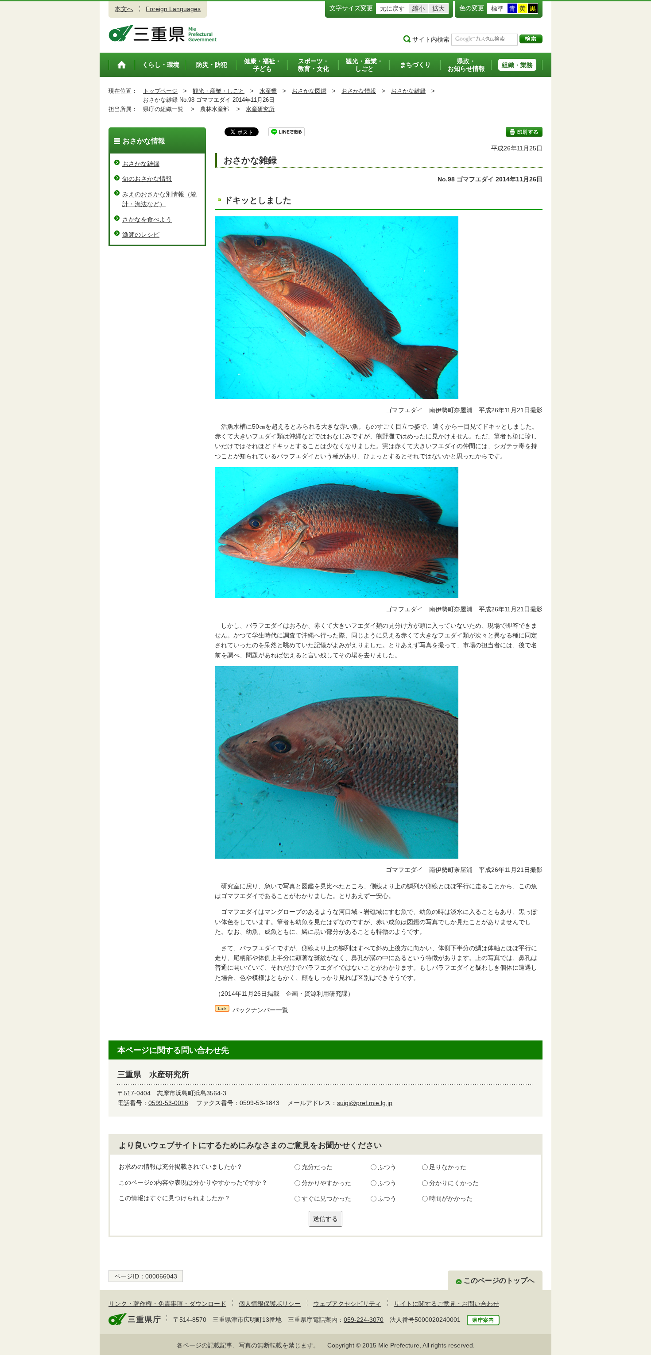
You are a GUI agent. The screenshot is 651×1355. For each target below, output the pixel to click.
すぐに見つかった (326, 1198)
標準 (497, 8)
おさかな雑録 (408, 91)
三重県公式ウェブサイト (162, 33)
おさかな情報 (358, 91)
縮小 (418, 8)
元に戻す (392, 8)
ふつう (387, 1167)
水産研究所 (260, 109)
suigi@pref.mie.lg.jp (364, 1102)
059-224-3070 (364, 1319)
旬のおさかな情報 (147, 178)
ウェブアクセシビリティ (347, 1303)
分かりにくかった (454, 1182)
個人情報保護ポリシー (270, 1303)
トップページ (160, 91)
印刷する (524, 132)
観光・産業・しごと (218, 91)
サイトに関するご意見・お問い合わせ (446, 1303)
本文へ (124, 8)
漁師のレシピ (140, 234)
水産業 (268, 91)
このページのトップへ (499, 1280)
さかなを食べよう (147, 219)
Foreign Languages (173, 8)
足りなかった (447, 1167)
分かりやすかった (326, 1182)
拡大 (438, 8)
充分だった (317, 1167)
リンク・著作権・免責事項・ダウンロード (167, 1303)
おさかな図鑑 (309, 91)
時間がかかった (451, 1198)
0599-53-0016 (168, 1102)
